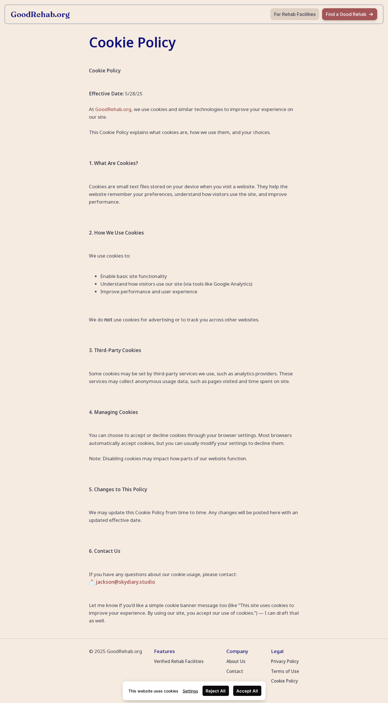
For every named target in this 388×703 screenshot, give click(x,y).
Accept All (247, 691)
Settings (190, 691)
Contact (234, 671)
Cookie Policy (284, 681)
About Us (235, 661)
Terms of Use (285, 671)
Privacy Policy (285, 661)
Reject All (216, 691)
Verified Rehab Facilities (179, 661)
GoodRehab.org (113, 109)
